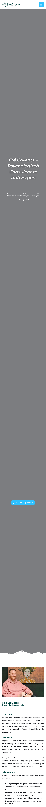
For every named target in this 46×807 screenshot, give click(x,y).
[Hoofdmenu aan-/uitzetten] (41, 4)
